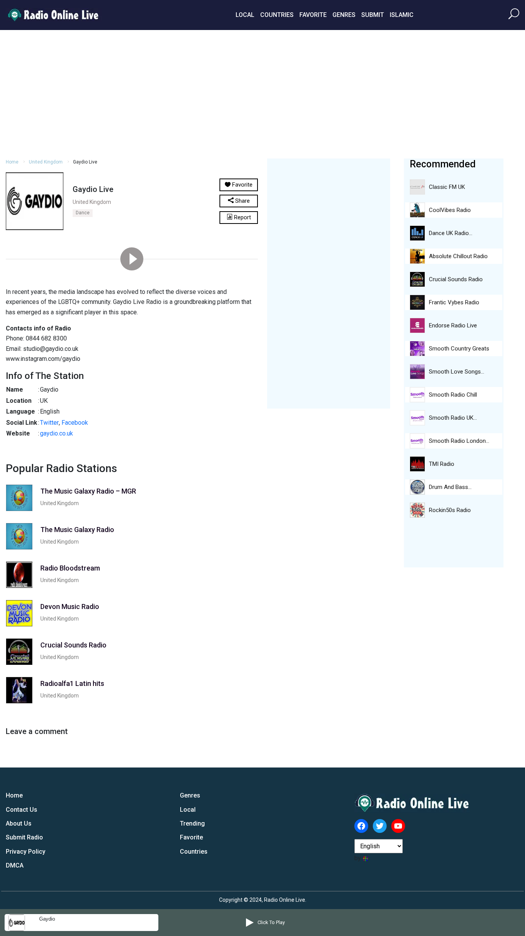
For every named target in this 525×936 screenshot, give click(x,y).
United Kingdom (46, 162)
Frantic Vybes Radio (454, 302)
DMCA (14, 865)
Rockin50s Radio (450, 510)
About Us (19, 823)
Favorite (313, 14)
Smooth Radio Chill (453, 394)
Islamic (402, 14)
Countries (277, 14)
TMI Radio (441, 463)
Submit (372, 14)
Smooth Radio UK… (453, 417)
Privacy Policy (25, 851)
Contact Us (21, 809)
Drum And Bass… (450, 487)
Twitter (49, 422)
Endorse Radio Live (453, 325)
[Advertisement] (262, 93)
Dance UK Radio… (450, 233)
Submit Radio (24, 837)
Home (12, 162)
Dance (83, 212)
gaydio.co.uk (56, 433)
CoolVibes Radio (450, 210)
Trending (192, 823)
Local (245, 14)
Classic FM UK (447, 187)
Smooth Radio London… (459, 440)
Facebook (74, 422)
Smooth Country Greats (459, 348)
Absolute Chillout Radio (458, 256)
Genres (344, 14)
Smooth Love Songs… (456, 371)
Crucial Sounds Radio (456, 279)
